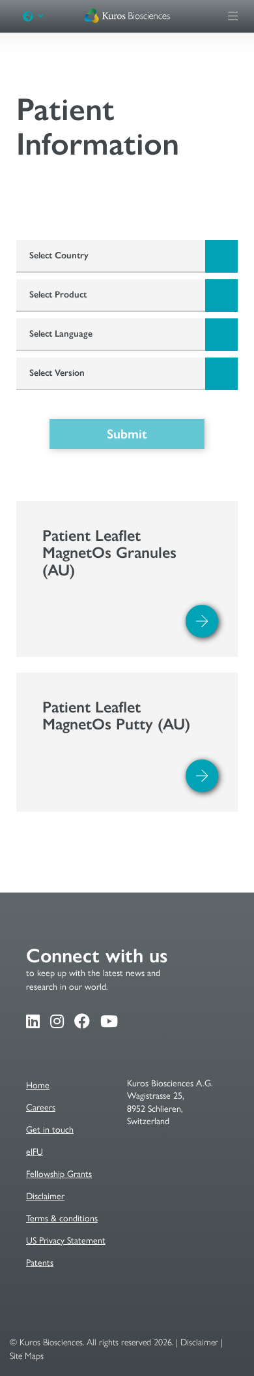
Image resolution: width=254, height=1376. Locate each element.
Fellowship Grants (59, 1174)
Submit (127, 434)
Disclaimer (45, 1196)
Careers (40, 1107)
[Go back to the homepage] (127, 17)
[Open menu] (233, 16)
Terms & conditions (62, 1218)
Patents (39, 1262)
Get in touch (50, 1129)
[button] (40, 16)
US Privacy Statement (66, 1240)
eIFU (34, 1151)
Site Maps (27, 1356)
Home (37, 1085)
